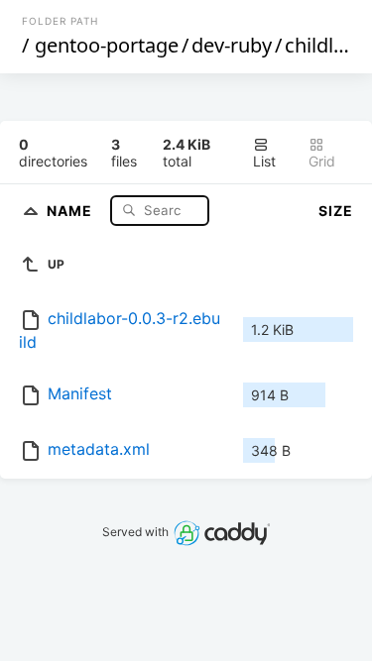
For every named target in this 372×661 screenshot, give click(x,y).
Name (71, 209)
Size (335, 210)
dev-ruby (231, 45)
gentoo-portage (107, 45)
